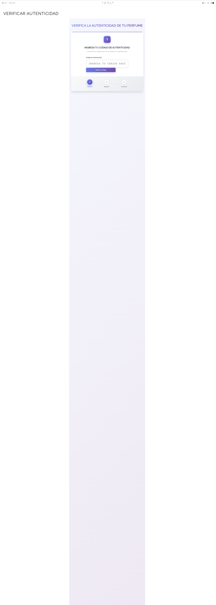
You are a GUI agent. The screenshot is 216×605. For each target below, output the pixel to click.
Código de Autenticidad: (94, 57)
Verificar (89, 86)
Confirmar (124, 86)
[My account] (208, 3)
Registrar (106, 86)
